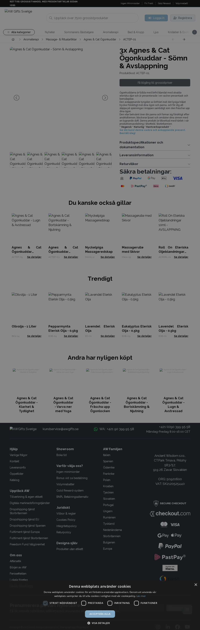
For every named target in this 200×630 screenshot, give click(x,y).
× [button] (195, 584)
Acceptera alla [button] (100, 614)
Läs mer (141, 596)
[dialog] (100, 605)
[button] (100, 623)
